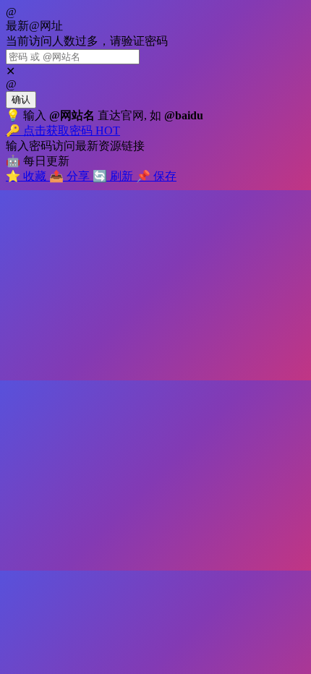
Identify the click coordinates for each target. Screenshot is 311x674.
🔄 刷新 (114, 176)
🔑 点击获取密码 (63, 130)
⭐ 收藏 (27, 176)
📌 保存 (156, 176)
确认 (21, 99)
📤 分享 (71, 176)
